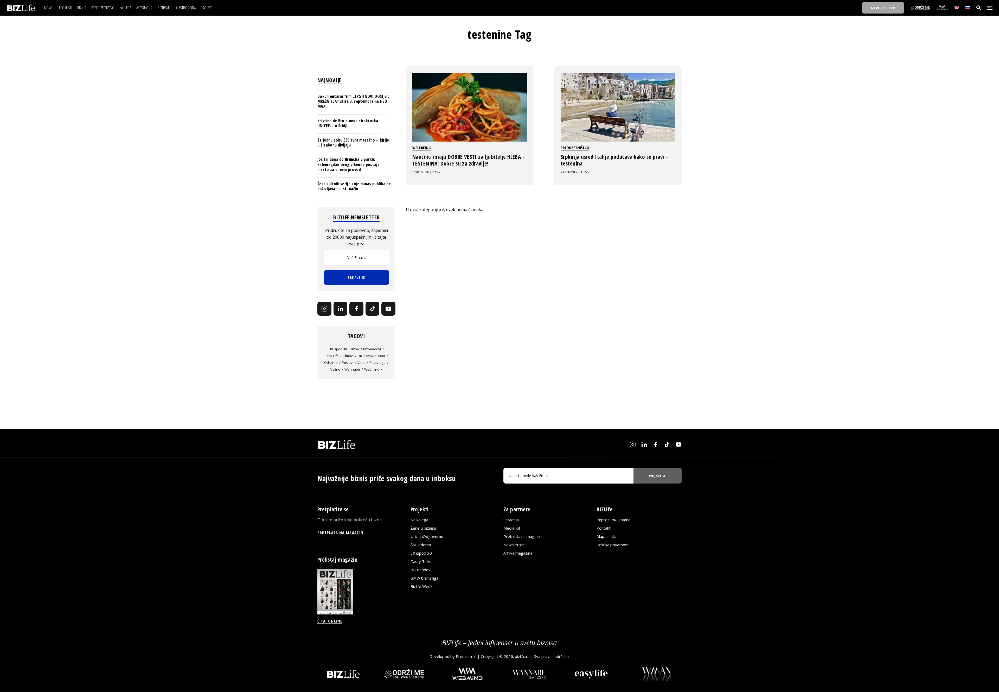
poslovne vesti (353, 362)
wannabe (352, 369)
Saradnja (511, 519)
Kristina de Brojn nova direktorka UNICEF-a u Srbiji (347, 123)
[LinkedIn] (341, 309)
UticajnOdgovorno (427, 536)
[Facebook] (356, 309)
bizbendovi (372, 349)
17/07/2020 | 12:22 (426, 172)
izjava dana (375, 355)
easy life (332, 355)
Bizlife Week (421, 586)
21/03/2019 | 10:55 (575, 172)
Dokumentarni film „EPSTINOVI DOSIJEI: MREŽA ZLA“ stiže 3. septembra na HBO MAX (353, 101)
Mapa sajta (606, 536)
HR (360, 355)
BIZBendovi (421, 569)
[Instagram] (324, 309)
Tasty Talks (421, 561)
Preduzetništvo (575, 147)
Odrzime (331, 362)
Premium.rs (466, 656)
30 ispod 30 (338, 349)
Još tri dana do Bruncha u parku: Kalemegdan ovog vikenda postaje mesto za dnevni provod (348, 164)
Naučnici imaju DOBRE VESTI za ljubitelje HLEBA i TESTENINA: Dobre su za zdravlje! (468, 160)
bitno (355, 349)
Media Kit (511, 528)
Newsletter (513, 544)
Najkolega (419, 519)
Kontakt (604, 528)
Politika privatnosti (613, 544)
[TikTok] (373, 309)
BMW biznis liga (424, 578)
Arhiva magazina (517, 553)
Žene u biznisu (423, 528)
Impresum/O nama (613, 519)
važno (335, 369)
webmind (371, 369)
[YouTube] (388, 309)
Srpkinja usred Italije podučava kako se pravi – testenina (615, 160)
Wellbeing (421, 147)
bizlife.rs (522, 656)
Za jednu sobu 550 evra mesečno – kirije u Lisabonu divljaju (353, 142)
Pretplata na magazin (522, 536)
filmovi (348, 355)
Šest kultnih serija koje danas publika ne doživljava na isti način (354, 186)
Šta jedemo (421, 544)
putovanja (377, 362)
